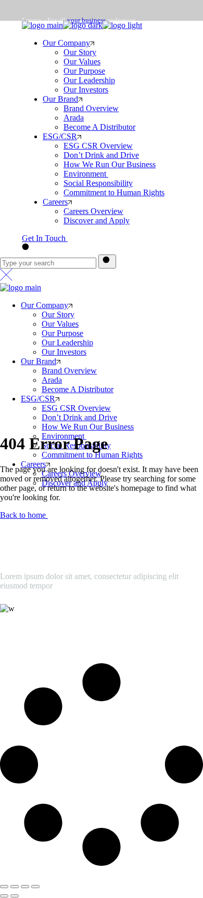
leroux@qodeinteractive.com (47, 629)
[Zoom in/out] (35, 886)
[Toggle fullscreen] (25, 886)
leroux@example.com (53, 78)
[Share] (14, 886)
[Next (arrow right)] (14, 895)
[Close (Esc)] (4, 886)
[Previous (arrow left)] (4, 895)
